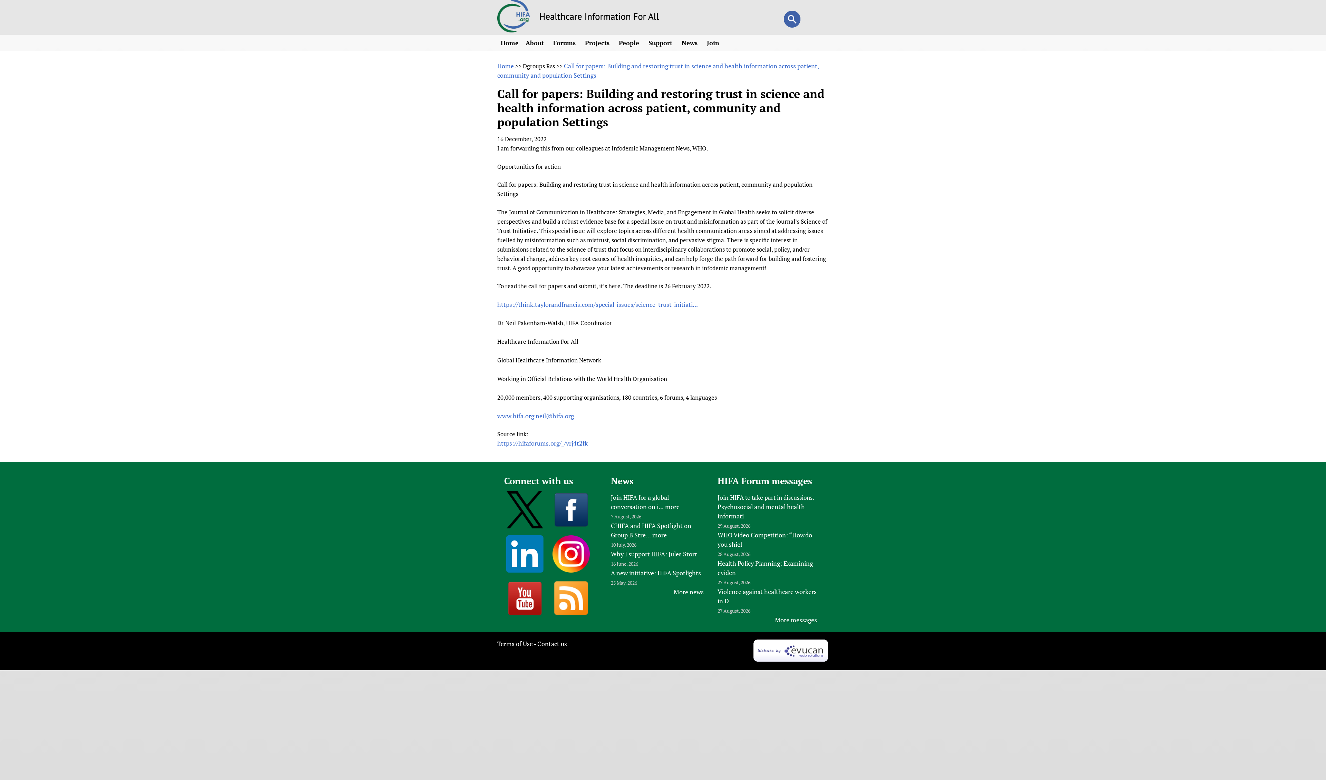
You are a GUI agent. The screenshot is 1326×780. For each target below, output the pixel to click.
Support (661, 43)
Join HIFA (731, 497)
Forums (565, 43)
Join (714, 43)
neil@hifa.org (555, 416)
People (630, 43)
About (536, 43)
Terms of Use (515, 644)
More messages (796, 620)
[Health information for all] (599, 17)
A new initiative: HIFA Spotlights (656, 573)
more (672, 507)
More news (689, 592)
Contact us (552, 644)
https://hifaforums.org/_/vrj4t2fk (542, 443)
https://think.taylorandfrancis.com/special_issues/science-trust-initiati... (597, 304)
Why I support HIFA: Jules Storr (654, 554)
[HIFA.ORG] (513, 30)
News (690, 43)
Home (510, 43)
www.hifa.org (515, 416)
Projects (598, 43)
